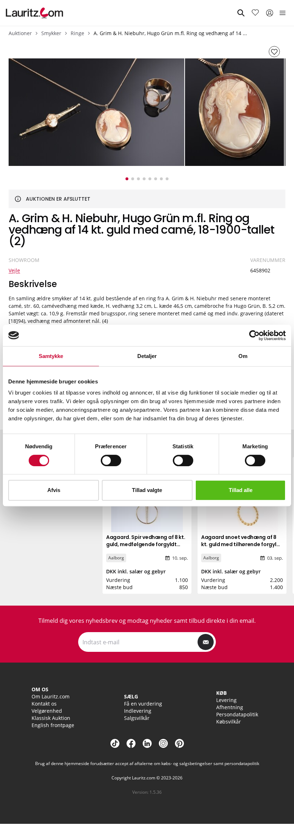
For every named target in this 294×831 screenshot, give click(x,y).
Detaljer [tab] (147, 356)
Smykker (51, 33)
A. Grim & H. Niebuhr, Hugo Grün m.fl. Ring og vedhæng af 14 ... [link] (170, 33)
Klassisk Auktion (51, 718)
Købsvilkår (228, 721)
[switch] (111, 460)
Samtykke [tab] (51, 356)
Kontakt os (44, 703)
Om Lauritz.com (51, 696)
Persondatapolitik (237, 714)
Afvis (53, 490)
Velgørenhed (47, 710)
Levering (226, 700)
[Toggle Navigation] (282, 13)
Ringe (77, 33)
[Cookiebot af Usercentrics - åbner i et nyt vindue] (254, 335)
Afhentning (229, 707)
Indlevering (137, 710)
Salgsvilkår (137, 718)
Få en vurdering (143, 703)
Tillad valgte (147, 490)
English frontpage (53, 725)
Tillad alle (240, 490)
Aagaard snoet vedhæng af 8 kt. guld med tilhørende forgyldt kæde (241, 544)
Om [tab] (242, 356)
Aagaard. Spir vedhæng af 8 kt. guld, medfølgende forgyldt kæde (145, 544)
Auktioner (20, 33)
